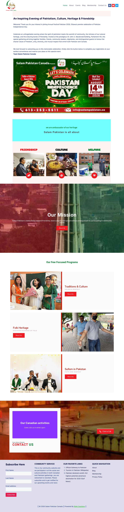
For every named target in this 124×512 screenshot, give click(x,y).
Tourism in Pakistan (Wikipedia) (77, 470)
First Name (10, 470)
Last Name (10, 478)
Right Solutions (79, 506)
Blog (83, 5)
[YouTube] (113, 5)
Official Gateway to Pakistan (76, 467)
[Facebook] (109, 5)
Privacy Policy (97, 477)
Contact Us (102, 5)
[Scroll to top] (119, 505)
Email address (11, 486)
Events (78, 5)
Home (65, 5)
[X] (116, 5)
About (71, 5)
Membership (91, 5)
